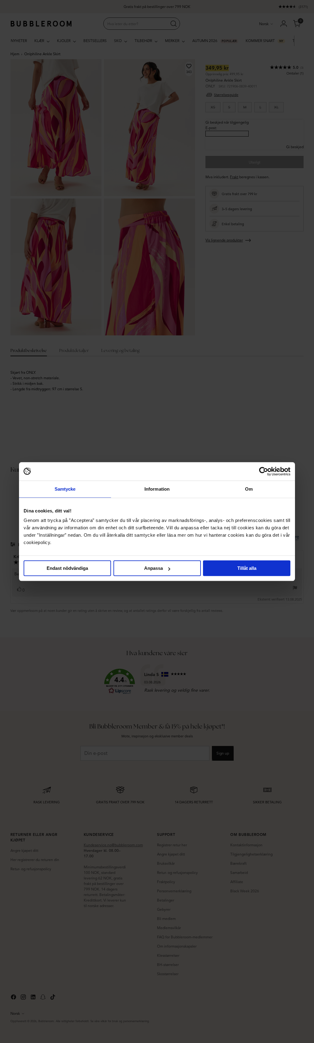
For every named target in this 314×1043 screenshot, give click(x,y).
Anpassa (153, 568)
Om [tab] (249, 489)
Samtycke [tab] (65, 489)
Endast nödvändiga (67, 568)
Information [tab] (157, 489)
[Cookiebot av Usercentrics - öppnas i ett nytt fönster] (263, 471)
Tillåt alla (246, 568)
